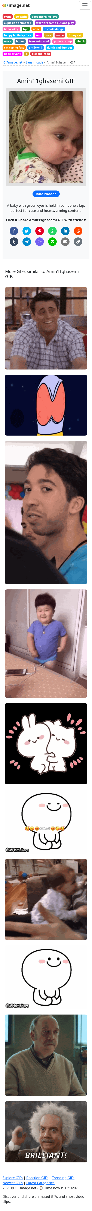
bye (25, 29)
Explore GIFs (13, 1177)
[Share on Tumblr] (14, 241)
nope (36, 29)
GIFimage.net (12, 62)
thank (81, 41)
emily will (35, 47)
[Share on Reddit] (78, 231)
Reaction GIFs (37, 1177)
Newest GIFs (13, 1183)
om (38, 35)
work (7, 41)
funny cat (75, 35)
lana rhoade (46, 194)
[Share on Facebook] (14, 231)
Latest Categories (40, 1183)
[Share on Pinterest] (39, 231)
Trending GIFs (63, 1177)
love (48, 35)
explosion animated (17, 23)
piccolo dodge (54, 29)
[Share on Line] (52, 241)
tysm (7, 17)
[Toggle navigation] (85, 5)
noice (60, 35)
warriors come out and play (55, 23)
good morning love (44, 17)
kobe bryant (12, 54)
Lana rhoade (34, 62)
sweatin (21, 17)
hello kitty (11, 29)
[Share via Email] (65, 241)
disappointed (41, 54)
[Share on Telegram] (26, 241)
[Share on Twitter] (26, 231)
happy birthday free (17, 35)
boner (20, 41)
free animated (39, 41)
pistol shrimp (63, 41)
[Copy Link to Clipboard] (78, 241)
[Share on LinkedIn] (65, 231)
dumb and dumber (59, 47)
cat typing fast (14, 47)
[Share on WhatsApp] (52, 231)
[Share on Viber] (39, 241)
